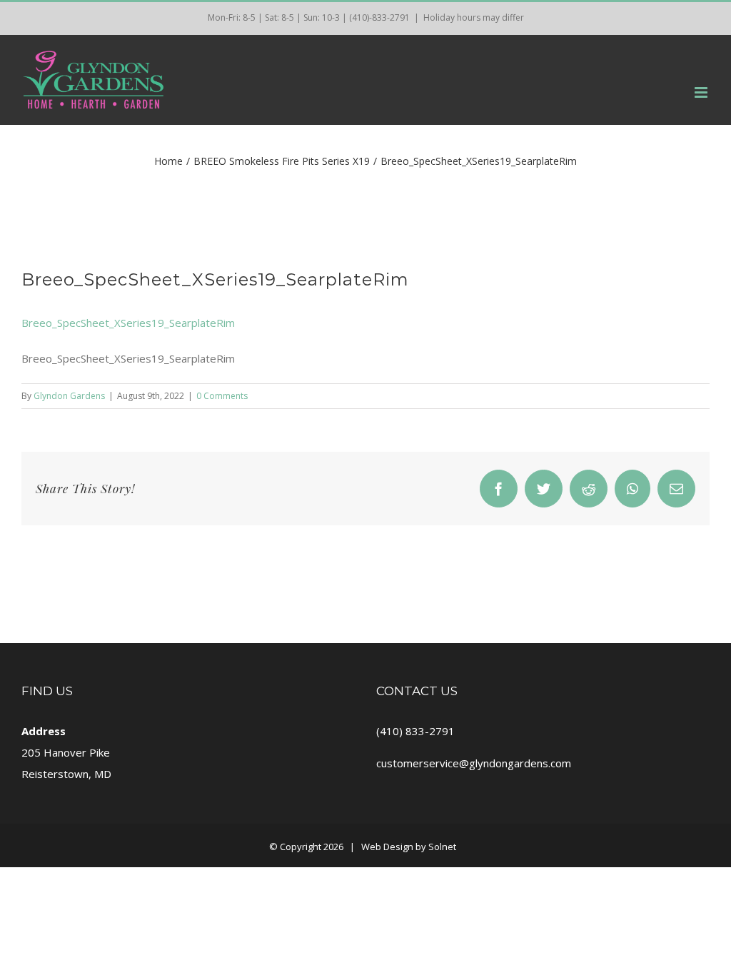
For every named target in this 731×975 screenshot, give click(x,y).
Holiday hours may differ (473, 17)
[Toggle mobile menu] (702, 92)
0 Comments (222, 396)
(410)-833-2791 (379, 17)
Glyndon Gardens (69, 396)
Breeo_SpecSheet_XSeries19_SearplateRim (128, 322)
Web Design (387, 846)
